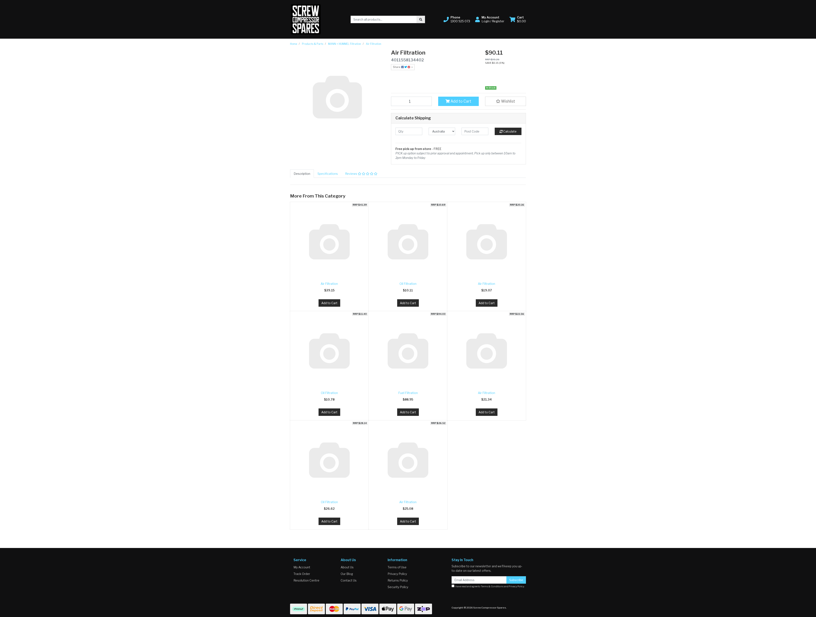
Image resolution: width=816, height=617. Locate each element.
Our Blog (347, 574)
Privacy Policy (397, 574)
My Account (301, 567)
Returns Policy (398, 580)
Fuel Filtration (408, 393)
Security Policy (398, 587)
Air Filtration (329, 283)
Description (302, 173)
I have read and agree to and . (489, 586)
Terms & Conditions (492, 586)
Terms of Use (397, 567)
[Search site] (420, 19)
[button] (456, 19)
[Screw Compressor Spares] (306, 19)
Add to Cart (460, 101)
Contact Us (349, 580)
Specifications (327, 173)
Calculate (510, 131)
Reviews (351, 173)
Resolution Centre (306, 580)
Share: (397, 67)
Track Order (301, 574)
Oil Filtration (408, 283)
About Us (347, 567)
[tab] (302, 173)
